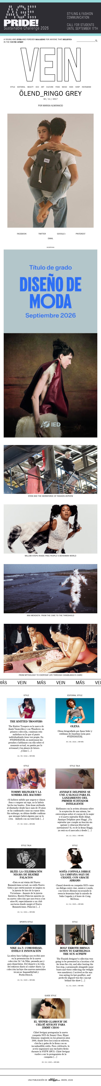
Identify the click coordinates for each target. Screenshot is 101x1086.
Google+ (4, 1084)
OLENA (74, 726)
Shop (77, 87)
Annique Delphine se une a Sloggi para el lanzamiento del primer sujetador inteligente (74, 798)
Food (58, 87)
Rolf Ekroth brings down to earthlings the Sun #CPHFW (75, 951)
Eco (37, 87)
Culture (49, 87)
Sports (23, 922)
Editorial (21, 87)
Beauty (30, 87)
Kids (71, 87)
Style (12, 87)
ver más (32, 756)
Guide (47, 996)
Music (64, 87)
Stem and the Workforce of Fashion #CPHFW (50, 496)
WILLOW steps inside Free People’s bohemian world (50, 556)
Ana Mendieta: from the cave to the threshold (50, 616)
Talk (78, 766)
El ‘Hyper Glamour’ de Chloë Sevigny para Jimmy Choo (50, 1025)
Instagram (86, 87)
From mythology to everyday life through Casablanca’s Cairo (50, 675)
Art (42, 87)
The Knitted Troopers (26, 721)
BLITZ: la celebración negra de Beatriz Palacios (26, 875)
